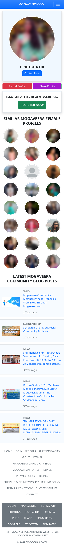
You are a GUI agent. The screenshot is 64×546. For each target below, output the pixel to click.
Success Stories (46, 488)
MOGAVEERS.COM (31, 4)
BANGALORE (32, 512)
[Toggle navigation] (57, 4)
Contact (32, 494)
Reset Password (49, 451)
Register (30, 451)
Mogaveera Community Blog (32, 463)
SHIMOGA (15, 512)
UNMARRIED (44, 518)
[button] (32, 105)
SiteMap (37, 457)
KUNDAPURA (48, 505)
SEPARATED (49, 524)
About (25, 457)
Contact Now (32, 73)
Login (18, 451)
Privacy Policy (25, 476)
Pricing (43, 476)
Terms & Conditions (20, 488)
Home (8, 451)
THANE (28, 518)
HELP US (47, 469)
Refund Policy (50, 482)
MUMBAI (50, 512)
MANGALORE (28, 505)
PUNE (15, 518)
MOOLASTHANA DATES (25, 469)
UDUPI (12, 505)
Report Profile (17, 86)
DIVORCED (14, 524)
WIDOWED (31, 524)
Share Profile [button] (47, 86)
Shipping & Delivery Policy (21, 482)
